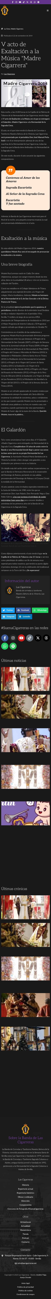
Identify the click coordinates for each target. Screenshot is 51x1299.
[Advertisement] (25, 860)
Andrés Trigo (41, 1275)
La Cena (7, 29)
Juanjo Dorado (25, 1277)
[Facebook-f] (13, 2)
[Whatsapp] (35, 2)
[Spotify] (38, 2)
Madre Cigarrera (17, 29)
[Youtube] (20, 2)
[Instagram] (16, 2)
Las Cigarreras (9, 74)
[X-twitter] (27, 2)
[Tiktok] (24, 2)
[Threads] (31, 2)
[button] (48, 10)
